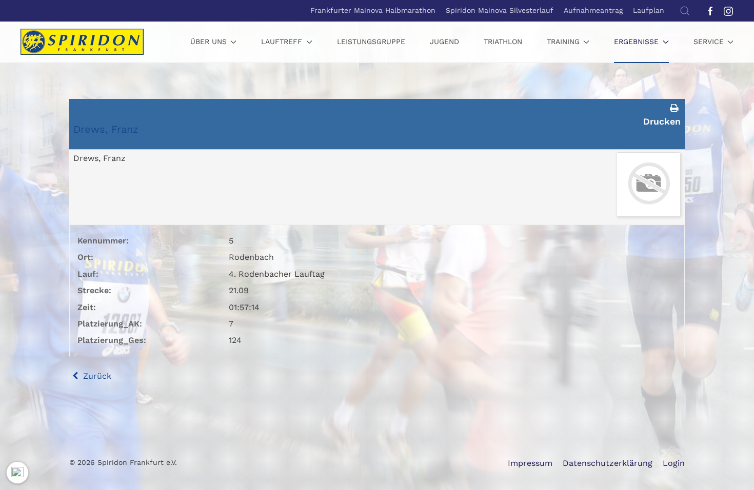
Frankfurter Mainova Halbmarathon (372, 10)
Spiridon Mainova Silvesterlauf (499, 10)
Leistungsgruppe (371, 41)
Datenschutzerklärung (607, 463)
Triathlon (503, 41)
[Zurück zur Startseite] (82, 42)
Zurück (96, 376)
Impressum (530, 463)
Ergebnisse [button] (636, 41)
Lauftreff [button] (281, 41)
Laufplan (648, 10)
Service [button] (708, 41)
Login (674, 463)
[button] (685, 11)
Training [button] (563, 41)
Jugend (444, 41)
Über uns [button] (208, 41)
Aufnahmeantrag (593, 10)
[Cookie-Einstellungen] (17, 472)
